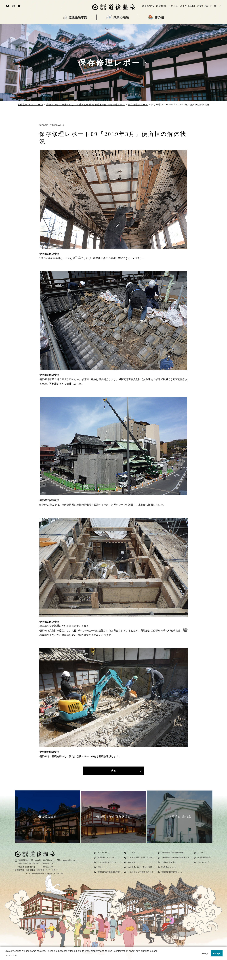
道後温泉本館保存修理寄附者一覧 (175, 857)
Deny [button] (205, 953)
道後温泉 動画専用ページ (171, 872)
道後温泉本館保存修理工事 (108, 872)
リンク (200, 852)
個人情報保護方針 (205, 857)
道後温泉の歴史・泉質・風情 (140, 867)
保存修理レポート (138, 104)
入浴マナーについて (105, 867)
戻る (113, 770)
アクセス (173, 6)
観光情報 (161, 6)
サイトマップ (203, 862)
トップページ (103, 852)
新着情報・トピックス (106, 857)
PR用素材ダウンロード (170, 867)
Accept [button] (217, 953)
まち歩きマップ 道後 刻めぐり (140, 872)
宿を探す (147, 6)
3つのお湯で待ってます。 (108, 862)
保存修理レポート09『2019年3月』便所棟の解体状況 (180, 104)
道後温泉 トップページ (30, 104)
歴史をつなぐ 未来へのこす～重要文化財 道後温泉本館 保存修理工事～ (85, 104)
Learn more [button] (11, 955)
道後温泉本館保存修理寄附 (172, 852)
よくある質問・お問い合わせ (196, 6)
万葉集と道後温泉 (168, 862)
